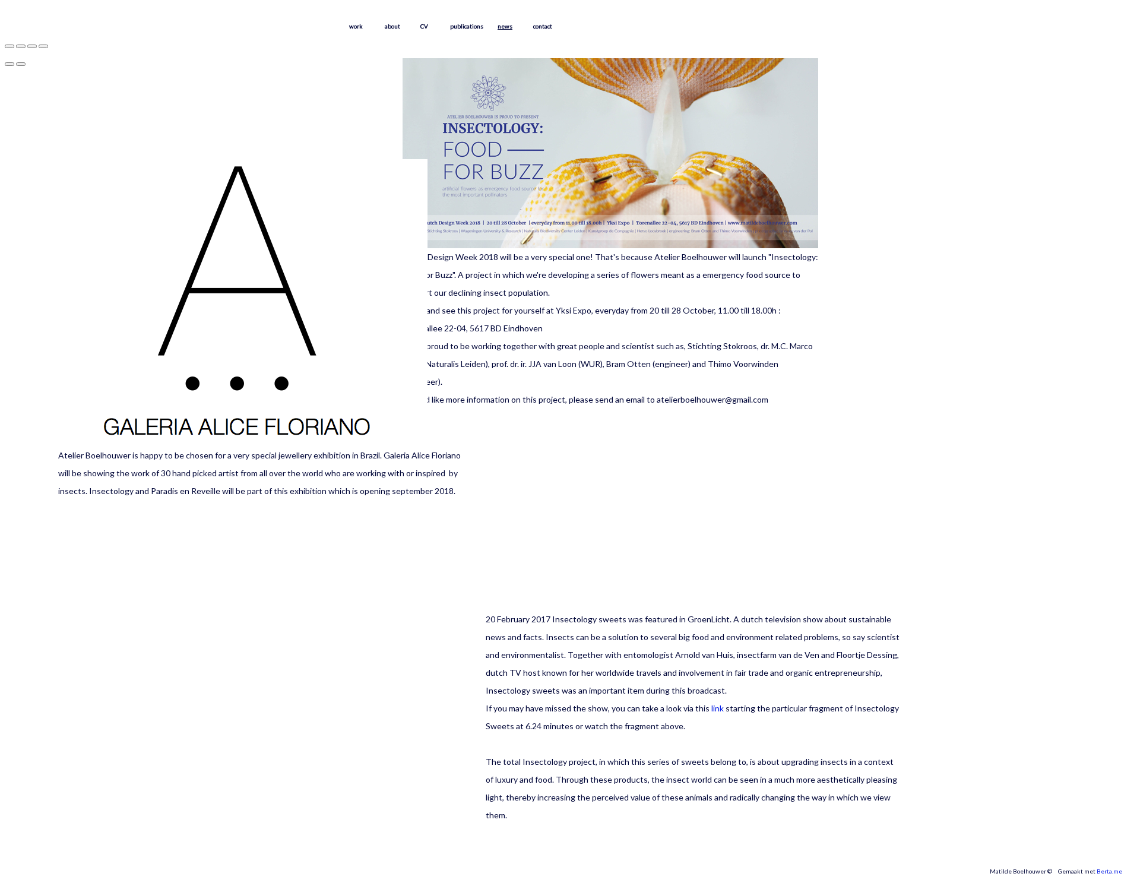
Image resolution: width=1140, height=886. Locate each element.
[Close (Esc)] (9, 46)
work (356, 26)
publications (466, 26)
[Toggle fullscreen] (32, 46)
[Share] (21, 46)
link (717, 708)
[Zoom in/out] (43, 46)
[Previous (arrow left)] (9, 64)
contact (542, 26)
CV (424, 26)
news (505, 26)
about (392, 26)
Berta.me (1109, 871)
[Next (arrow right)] (21, 64)
